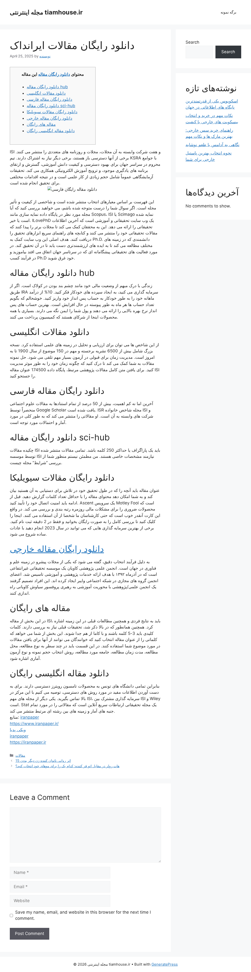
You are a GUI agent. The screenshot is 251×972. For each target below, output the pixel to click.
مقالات (20, 755)
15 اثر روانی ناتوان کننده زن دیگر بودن (43, 760)
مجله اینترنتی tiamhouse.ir (46, 12)
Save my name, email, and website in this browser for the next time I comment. (83, 915)
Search (192, 42)
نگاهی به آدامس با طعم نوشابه (212, 144)
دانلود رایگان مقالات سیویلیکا (52, 111)
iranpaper (29, 717)
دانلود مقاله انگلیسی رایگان (51, 130)
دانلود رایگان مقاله (54, 74)
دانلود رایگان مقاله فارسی (49, 99)
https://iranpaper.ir (28, 742)
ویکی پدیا (18, 729)
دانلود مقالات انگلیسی (46, 93)
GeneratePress (164, 964)
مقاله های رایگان (41, 124)
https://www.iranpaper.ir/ (34, 723)
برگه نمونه (228, 12)
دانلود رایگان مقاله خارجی (49, 118)
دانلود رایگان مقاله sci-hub (51, 105)
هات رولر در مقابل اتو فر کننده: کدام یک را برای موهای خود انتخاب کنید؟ (67, 766)
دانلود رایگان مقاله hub (47, 86)
